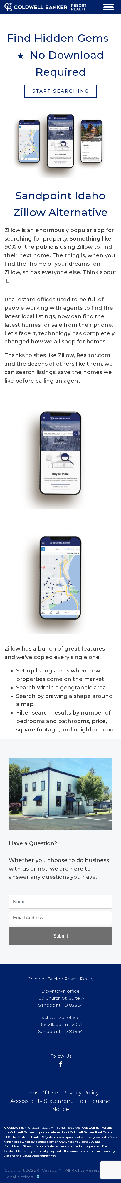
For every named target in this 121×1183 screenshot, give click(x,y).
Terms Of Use (40, 1092)
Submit (60, 935)
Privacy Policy (80, 1092)
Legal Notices (19, 1176)
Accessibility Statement (41, 1101)
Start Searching (60, 91)
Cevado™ (52, 1170)
